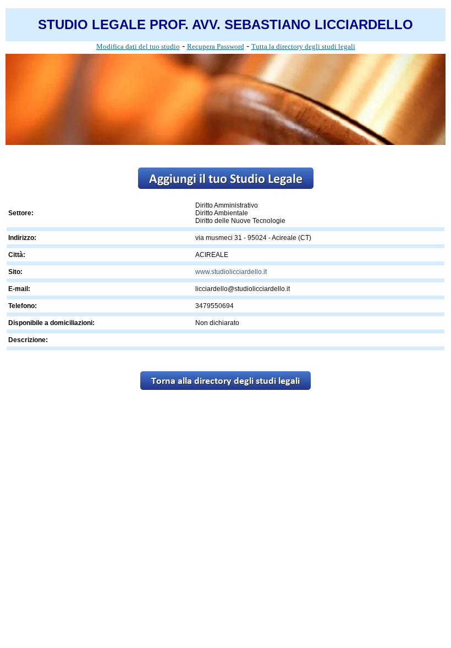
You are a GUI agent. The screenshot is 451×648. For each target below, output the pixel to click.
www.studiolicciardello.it (231, 272)
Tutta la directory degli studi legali (303, 46)
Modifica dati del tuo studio (138, 46)
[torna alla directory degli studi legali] (225, 387)
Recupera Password (215, 46)
